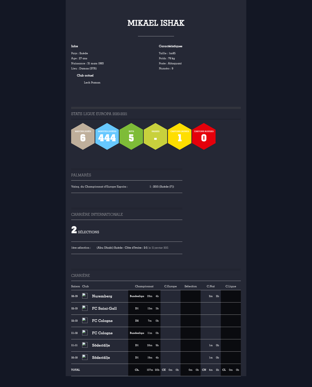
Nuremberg (102, 296)
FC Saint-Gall (104, 308)
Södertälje (101, 345)
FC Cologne (102, 320)
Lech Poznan (92, 82)
